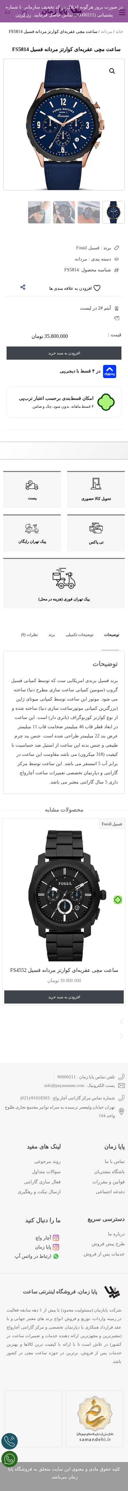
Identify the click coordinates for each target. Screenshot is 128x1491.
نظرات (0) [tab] (29, 634)
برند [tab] (52, 634)
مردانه (106, 31)
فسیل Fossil (112, 824)
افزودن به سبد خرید (64, 353)
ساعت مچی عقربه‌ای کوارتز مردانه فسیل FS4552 (64, 970)
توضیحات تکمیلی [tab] (79, 634)
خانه (119, 31)
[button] (112, 71)
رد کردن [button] (23, 15)
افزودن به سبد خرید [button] (64, 997)
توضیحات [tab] (111, 634)
